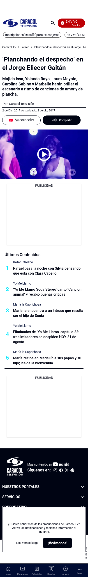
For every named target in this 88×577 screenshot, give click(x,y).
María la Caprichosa (27, 304)
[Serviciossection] (82, 497)
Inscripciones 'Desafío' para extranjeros (32, 35)
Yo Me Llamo (22, 283)
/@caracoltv (24, 120)
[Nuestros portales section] (82, 487)
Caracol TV (9, 47)
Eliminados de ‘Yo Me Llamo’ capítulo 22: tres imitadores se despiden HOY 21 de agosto (46, 337)
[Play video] (44, 154)
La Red (25, 47)
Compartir (65, 120)
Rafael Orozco (23, 262)
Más (79, 573)
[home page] (20, 23)
